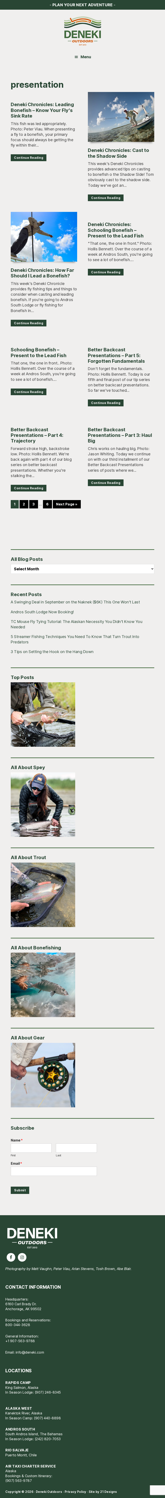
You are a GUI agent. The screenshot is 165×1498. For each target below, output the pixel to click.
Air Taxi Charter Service (30, 1466)
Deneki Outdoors (82, 31)
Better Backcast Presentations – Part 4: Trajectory (37, 435)
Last (58, 1155)
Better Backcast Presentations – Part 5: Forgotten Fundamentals (116, 355)
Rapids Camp (18, 1382)
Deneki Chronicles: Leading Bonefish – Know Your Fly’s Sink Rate (42, 110)
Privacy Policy (75, 1491)
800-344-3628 (17, 1325)
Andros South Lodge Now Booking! (42, 612)
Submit (20, 1190)
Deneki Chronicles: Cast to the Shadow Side (118, 153)
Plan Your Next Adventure (82, 5)
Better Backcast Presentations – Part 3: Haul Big (120, 435)
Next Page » (67, 505)
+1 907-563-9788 (20, 1341)
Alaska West (18, 1408)
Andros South (20, 1429)
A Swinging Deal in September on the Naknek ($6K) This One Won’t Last (75, 602)
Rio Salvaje (17, 1450)
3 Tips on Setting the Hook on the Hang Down (52, 651)
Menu (86, 57)
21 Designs (108, 1491)
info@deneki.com (30, 1352)
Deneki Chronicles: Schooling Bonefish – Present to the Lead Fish (116, 230)
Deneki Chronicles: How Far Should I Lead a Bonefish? (42, 272)
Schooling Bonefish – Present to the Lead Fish (38, 352)
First (13, 1155)
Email (16, 1163)
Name (17, 1140)
